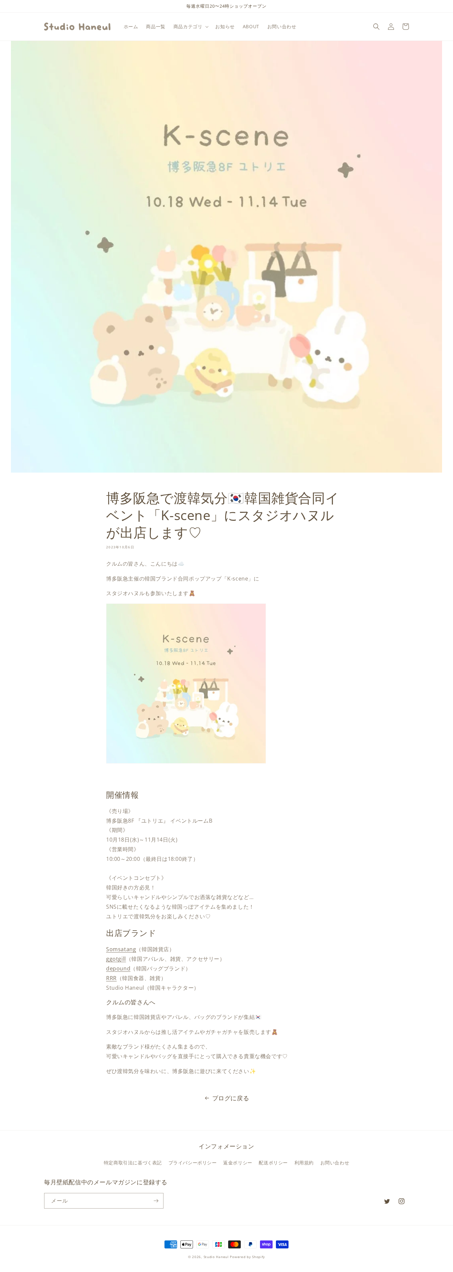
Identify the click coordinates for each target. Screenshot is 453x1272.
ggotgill (116, 958)
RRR (111, 978)
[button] (190, 27)
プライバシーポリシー (192, 1162)
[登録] (156, 1201)
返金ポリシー (237, 1162)
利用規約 (304, 1162)
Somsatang (121, 949)
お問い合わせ (335, 1162)
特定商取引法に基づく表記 (133, 1162)
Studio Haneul (216, 1256)
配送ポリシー (273, 1162)
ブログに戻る (230, 1098)
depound (118, 968)
